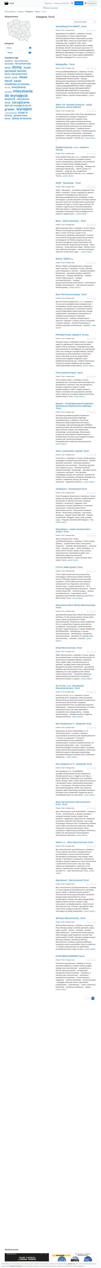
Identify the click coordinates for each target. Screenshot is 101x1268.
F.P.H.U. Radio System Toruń (69, 567)
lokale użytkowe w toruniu (17, 82)
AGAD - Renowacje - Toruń (68, 183)
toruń (8, 118)
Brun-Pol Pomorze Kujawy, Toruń (71, 294)
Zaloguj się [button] (92, 3)
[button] (72, 3)
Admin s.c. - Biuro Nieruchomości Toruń (74, 842)
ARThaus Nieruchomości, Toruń (70, 918)
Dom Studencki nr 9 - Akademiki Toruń (74, 764)
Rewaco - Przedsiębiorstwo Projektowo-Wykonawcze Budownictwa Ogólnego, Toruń (75, 405)
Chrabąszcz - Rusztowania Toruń (71, 489)
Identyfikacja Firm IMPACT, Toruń (71, 26)
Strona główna (10, 12)
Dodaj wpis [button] (78, 3)
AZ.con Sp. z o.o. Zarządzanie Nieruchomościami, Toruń (70, 687)
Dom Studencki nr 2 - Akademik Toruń (73, 724)
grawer (10, 109)
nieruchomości (11, 113)
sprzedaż (8, 92)
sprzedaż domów (16, 71)
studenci (9, 61)
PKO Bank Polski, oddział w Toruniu (72, 335)
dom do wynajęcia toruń (18, 105)
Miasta (37, 12)
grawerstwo (21, 115)
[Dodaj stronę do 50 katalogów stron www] (50, 8)
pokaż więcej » (82, 57)
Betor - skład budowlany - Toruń (71, 221)
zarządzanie (21, 102)
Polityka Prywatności (16, 1266)
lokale (15, 77)
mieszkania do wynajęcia (19, 93)
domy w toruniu (22, 118)
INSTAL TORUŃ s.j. (64, 259)
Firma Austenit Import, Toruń (69, 373)
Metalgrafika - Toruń (65, 64)
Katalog (20, 12)
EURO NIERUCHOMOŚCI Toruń (70, 956)
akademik (10, 99)
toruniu (8, 88)
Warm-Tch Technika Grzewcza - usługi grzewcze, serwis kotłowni (74, 105)
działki (27, 67)
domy (17, 67)
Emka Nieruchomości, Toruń (69, 648)
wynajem (24, 109)
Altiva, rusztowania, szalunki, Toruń (72, 451)
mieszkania (18, 87)
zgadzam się (71, 1263)
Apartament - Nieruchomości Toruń (72, 880)
